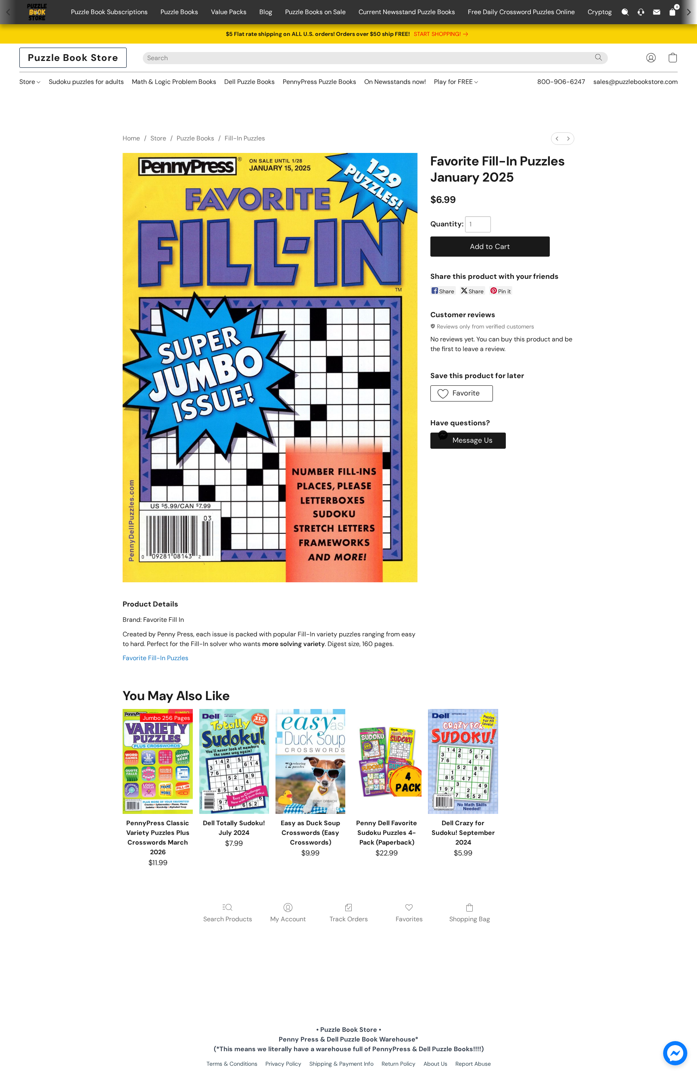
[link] (442, 34)
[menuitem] (557, 138)
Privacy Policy (283, 1063)
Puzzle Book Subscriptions (109, 12)
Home (131, 138)
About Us (435, 1063)
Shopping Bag (469, 919)
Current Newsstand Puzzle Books (407, 12)
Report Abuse (473, 1063)
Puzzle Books (179, 12)
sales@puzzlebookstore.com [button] (635, 81)
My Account (288, 919)
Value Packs (228, 12)
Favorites (409, 919)
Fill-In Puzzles (245, 138)
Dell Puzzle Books (249, 81)
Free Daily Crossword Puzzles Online (521, 12)
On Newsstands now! (395, 81)
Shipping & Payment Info (341, 1063)
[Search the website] (599, 57)
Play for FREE (454, 81)
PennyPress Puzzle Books (319, 81)
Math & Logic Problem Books (174, 81)
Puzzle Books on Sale (315, 12)
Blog (265, 12)
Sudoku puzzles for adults (86, 81)
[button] (73, 58)
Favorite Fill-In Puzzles (155, 658)
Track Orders (349, 919)
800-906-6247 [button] (561, 81)
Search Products (227, 919)
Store (28, 81)
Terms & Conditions (232, 1063)
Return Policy (398, 1063)
